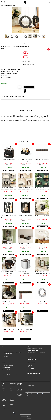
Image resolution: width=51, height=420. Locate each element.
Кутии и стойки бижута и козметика (10, 5)
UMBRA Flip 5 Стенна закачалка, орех (25, 300)
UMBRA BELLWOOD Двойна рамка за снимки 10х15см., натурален (42, 188)
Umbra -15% (30, 366)
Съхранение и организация (8, 365)
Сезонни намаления (31, 362)
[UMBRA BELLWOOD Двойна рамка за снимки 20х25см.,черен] (9, 214)
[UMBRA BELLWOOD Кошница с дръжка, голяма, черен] (25, 158)
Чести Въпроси (13, 383)
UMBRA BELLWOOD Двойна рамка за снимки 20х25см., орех (25, 216)
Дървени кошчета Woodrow (32, 346)
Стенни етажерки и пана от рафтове (34, 348)
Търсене (11, 390)
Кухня (3, 362)
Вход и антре (6, 356)
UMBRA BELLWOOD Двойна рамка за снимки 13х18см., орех (42, 272)
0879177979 (34, 385)
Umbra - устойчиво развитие (12, 400)
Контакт (11, 388)
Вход (3, 390)
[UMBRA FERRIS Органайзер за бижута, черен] (25, 32)
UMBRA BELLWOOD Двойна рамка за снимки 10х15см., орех (25, 188)
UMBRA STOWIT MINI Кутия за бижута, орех (8, 272)
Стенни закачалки (7, 350)
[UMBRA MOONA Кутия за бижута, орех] (9, 158)
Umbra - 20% (30, 365)
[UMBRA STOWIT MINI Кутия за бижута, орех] (9, 270)
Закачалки (4, 349)
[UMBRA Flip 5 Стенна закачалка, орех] (25, 298)
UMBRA (3, 405)
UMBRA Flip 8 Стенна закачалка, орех (42, 160)
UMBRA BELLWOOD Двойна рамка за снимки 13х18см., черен (42, 216)
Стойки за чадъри (7, 354)
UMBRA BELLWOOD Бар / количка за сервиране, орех (8, 328)
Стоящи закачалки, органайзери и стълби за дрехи (12, 352)
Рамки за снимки (6, 369)
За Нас (3, 388)
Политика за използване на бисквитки (20, 390)
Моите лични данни (25, 416)
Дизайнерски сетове (31, 357)
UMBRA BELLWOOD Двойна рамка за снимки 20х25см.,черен (8, 216)
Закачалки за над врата (8, 353)
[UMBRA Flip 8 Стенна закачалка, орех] (42, 158)
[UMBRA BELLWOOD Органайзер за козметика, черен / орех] (25, 326)
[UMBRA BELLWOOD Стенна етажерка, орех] (9, 242)
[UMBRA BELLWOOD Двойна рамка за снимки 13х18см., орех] (42, 270)
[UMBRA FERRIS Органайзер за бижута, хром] (42, 298)
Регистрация (12, 385)
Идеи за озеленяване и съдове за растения (36, 352)
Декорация (4, 371)
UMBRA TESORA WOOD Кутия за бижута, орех (25, 244)
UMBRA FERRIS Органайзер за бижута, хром (42, 300)
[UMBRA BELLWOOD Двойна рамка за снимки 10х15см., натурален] (42, 186)
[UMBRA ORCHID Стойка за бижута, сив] (42, 242)
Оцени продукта (26, 41)
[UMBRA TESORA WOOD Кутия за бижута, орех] (25, 242)
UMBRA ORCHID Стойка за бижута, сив (42, 244)
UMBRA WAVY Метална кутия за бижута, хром (25, 272)
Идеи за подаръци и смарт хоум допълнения (11, 374)
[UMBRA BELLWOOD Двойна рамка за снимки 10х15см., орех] (25, 186)
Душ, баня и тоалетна (31, 359)
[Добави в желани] (48, 83)
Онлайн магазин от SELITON (25, 418)
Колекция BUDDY (30, 368)
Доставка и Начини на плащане (19, 395)
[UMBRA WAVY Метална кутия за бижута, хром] (25, 270)
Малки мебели (5, 346)
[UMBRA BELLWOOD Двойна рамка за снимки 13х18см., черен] (42, 214)
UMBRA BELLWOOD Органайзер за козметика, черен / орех (25, 328)
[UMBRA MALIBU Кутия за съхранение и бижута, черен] (9, 298)
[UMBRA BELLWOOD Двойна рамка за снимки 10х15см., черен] (9, 186)
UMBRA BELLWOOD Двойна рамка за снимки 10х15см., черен (8, 188)
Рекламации (4, 385)
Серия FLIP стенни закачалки (33, 373)
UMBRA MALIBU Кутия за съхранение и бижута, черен (8, 300)
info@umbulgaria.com (35, 382)
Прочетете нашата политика (25, 414)
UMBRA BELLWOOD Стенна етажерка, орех (9, 244)
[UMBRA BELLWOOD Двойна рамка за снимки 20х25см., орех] (25, 214)
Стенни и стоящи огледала (32, 350)
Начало (2, 5)
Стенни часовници (6, 367)
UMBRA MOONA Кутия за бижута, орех (9, 160)
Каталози (11, 404)
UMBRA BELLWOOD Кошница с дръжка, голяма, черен (25, 160)
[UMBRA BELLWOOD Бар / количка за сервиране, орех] (9, 326)
